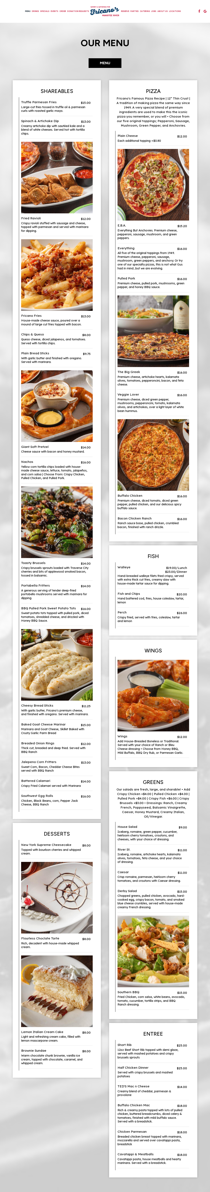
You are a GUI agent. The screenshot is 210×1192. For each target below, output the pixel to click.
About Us (163, 11)
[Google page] (205, 11)
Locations (175, 11)
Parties (134, 11)
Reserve (125, 11)
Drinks (35, 11)
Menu (28, 11)
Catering (145, 11)
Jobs (153, 11)
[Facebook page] (199, 11)
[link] (105, 11)
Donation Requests (78, 11)
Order (62, 11)
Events (54, 11)
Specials (44, 11)
